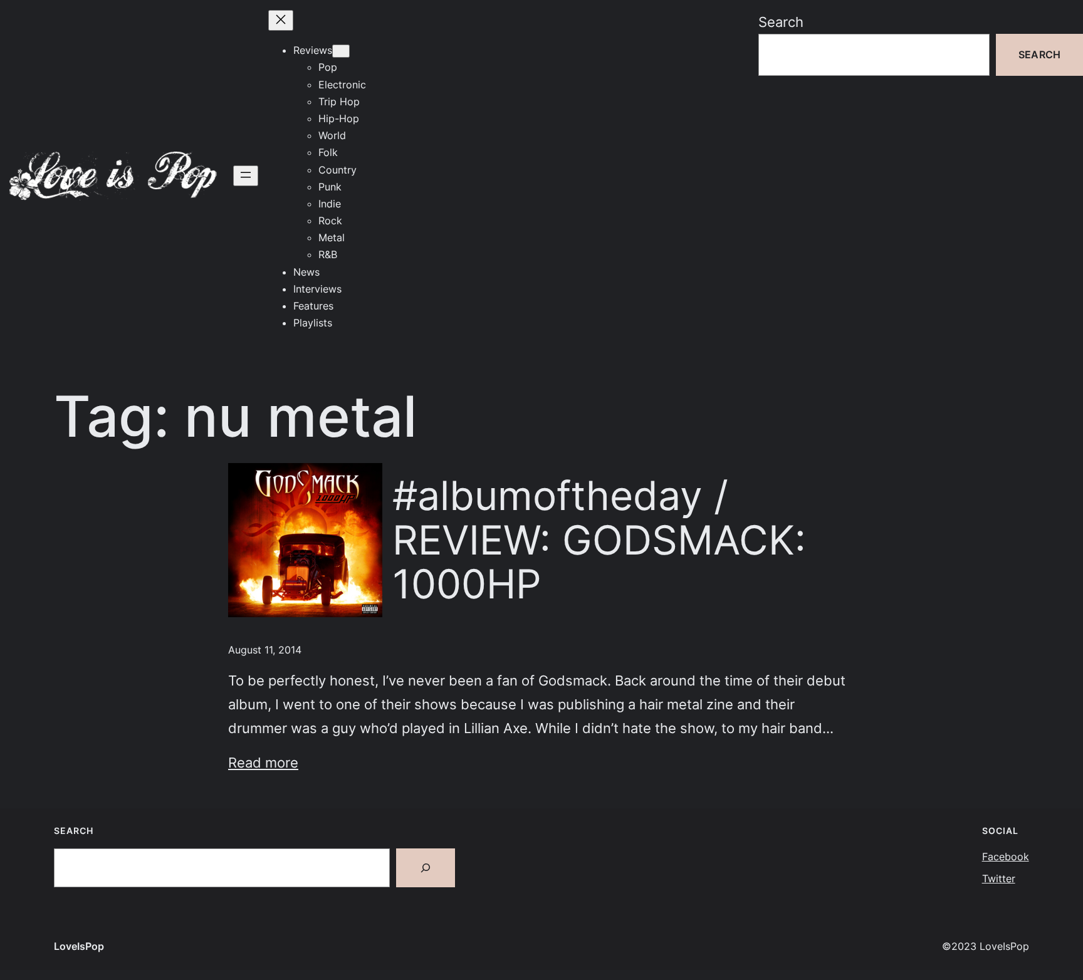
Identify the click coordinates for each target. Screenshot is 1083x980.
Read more (263, 762)
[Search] (425, 867)
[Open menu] (245, 175)
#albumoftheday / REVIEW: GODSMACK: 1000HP (599, 540)
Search (780, 21)
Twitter (998, 878)
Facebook (1005, 856)
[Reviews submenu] (341, 51)
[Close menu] (280, 20)
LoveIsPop (79, 946)
